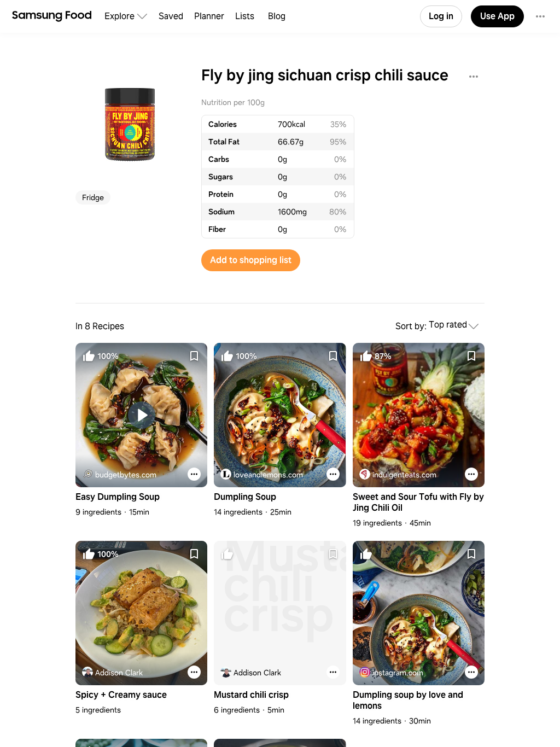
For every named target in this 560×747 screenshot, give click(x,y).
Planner (209, 16)
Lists (244, 16)
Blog (276, 16)
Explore (119, 16)
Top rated (448, 325)
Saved (171, 16)
